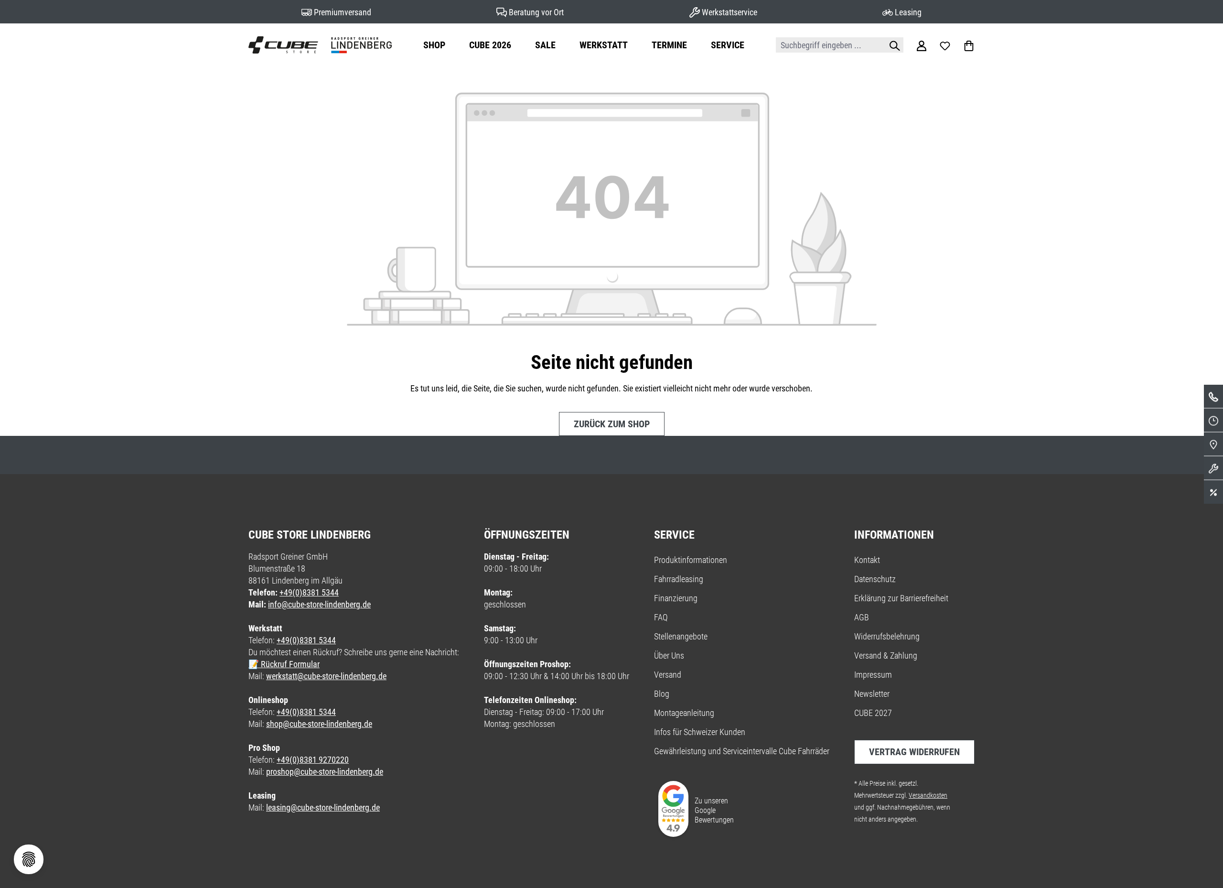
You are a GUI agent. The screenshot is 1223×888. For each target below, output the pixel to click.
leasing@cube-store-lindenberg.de (323, 807)
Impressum (873, 675)
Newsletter (872, 694)
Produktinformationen (690, 560)
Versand (667, 675)
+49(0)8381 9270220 (313, 760)
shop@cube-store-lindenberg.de (319, 724)
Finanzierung (675, 598)
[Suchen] (892, 45)
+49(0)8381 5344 (309, 592)
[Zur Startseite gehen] (320, 45)
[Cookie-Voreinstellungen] (28, 859)
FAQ (661, 617)
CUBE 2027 (873, 713)
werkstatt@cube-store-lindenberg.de (326, 676)
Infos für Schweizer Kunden (699, 732)
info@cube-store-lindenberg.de (319, 604)
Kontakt (867, 560)
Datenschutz (875, 579)
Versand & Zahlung (885, 655)
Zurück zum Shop (612, 424)
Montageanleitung (684, 713)
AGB (861, 617)
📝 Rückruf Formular (284, 664)
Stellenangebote (681, 636)
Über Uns (669, 655)
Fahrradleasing (678, 579)
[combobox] (829, 45)
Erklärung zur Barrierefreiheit (901, 598)
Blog (661, 694)
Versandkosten (928, 795)
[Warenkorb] (969, 45)
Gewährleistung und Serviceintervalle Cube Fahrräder (741, 751)
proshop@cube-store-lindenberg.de (324, 772)
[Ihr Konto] (921, 45)
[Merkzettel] (945, 45)
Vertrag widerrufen (914, 752)
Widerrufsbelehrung (887, 636)
